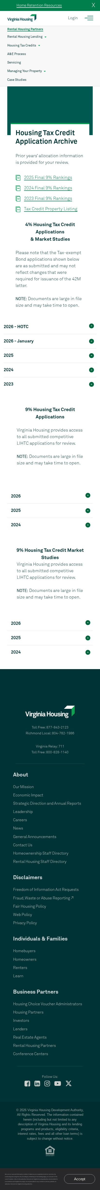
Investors (21, 1021)
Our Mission (23, 787)
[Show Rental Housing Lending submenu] (45, 37)
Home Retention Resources (39, 5)
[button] (50, 326)
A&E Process (16, 54)
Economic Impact (28, 795)
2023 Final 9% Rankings (48, 198)
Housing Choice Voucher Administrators (47, 1004)
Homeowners (24, 959)
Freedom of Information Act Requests (46, 890)
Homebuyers (24, 951)
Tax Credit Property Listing (50, 209)
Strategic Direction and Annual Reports (47, 803)
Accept (79, 1179)
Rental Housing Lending (24, 36)
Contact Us (22, 845)
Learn (18, 976)
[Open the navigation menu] (89, 18)
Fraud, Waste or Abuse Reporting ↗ (43, 898)
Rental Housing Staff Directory (40, 862)
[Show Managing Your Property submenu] (45, 71)
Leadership (23, 812)
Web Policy (22, 915)
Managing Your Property (24, 71)
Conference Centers (30, 1054)
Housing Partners (28, 1012)
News (18, 828)
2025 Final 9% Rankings (48, 177)
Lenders (20, 1029)
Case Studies (16, 80)
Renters (20, 968)
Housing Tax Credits (21, 45)
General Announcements (34, 837)
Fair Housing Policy (29, 906)
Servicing (14, 62)
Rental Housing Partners (25, 29)
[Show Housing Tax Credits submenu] (39, 45)
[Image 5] (50, 110)
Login (73, 18)
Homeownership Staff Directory (40, 853)
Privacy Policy (25, 923)
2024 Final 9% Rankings (48, 188)
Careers (20, 820)
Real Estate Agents (30, 1037)
